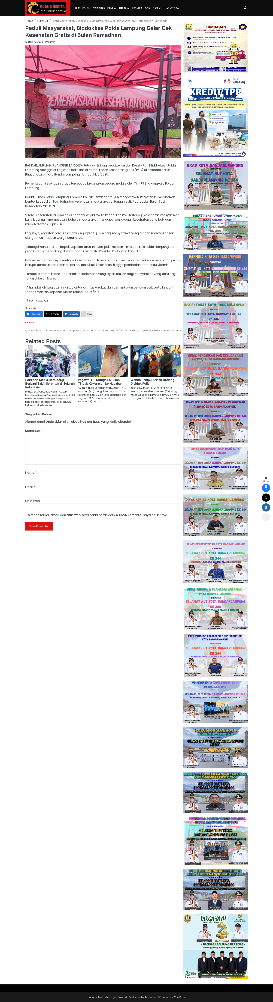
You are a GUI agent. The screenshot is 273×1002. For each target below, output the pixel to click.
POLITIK (86, 8)
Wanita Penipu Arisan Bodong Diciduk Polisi (152, 381)
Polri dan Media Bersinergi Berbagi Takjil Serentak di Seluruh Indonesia (50, 383)
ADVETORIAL (173, 8)
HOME (77, 8)
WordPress (179, 997)
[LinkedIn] (266, 507)
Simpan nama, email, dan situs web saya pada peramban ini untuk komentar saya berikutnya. (98, 515)
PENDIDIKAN (99, 8)
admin (51, 42)
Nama (31, 473)
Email (30, 487)
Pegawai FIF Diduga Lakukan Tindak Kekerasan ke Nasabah (100, 381)
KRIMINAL (112, 8)
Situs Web (32, 501)
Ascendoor (151, 997)
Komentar (33, 431)
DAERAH (157, 8)
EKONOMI (137, 8)
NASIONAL (124, 8)
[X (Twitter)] (266, 497)
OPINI (147, 8)
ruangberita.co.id (117, 997)
